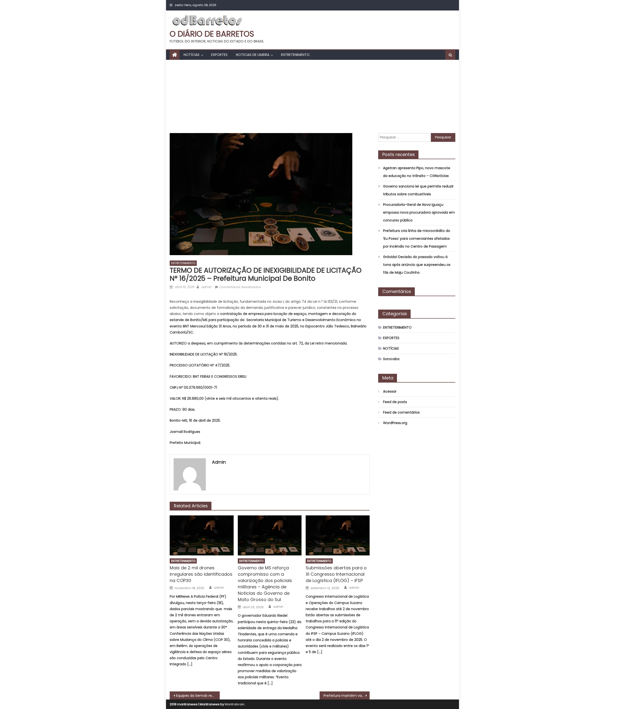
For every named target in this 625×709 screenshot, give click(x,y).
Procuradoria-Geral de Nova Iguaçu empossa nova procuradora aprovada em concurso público (419, 212)
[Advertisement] (312, 96)
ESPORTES (219, 54)
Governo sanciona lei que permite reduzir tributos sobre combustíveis (418, 190)
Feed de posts (395, 401)
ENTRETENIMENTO (295, 54)
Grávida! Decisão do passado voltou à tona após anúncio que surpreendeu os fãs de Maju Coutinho (416, 264)
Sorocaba (391, 358)
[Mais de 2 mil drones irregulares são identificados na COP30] (202, 535)
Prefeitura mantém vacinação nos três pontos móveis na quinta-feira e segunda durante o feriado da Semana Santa (346, 695)
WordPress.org (395, 422)
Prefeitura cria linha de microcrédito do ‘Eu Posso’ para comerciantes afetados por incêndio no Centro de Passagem (416, 238)
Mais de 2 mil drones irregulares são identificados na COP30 (201, 574)
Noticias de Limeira (252, 54)
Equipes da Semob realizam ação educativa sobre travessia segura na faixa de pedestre (198, 695)
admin (206, 287)
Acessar (389, 391)
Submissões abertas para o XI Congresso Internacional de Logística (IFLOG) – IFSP (336, 574)
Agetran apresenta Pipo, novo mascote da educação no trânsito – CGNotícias (416, 172)
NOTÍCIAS (191, 54)
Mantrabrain (234, 704)
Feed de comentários (401, 412)
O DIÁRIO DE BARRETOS (212, 33)
